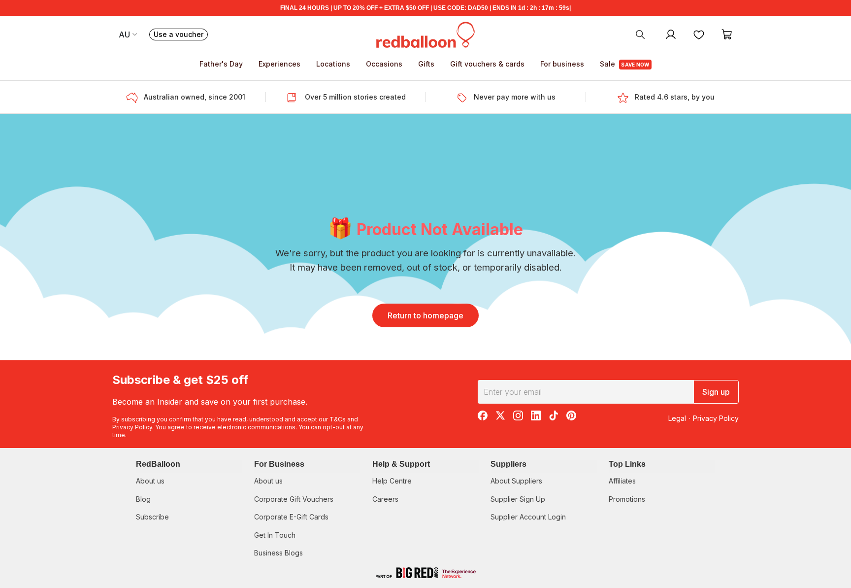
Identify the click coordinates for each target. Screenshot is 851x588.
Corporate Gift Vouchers (293, 499)
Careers (385, 499)
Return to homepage (425, 315)
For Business (279, 464)
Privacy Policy (132, 427)
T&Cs (337, 419)
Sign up (716, 392)
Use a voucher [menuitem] (181, 35)
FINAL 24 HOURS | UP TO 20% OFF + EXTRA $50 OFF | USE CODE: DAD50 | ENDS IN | (425, 7)
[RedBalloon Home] (425, 34)
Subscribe (152, 517)
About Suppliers (516, 481)
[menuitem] (640, 34)
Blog (143, 499)
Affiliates (622, 481)
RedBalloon (158, 464)
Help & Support (401, 464)
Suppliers (508, 464)
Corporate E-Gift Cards (291, 517)
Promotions (627, 499)
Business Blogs (278, 553)
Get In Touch (274, 535)
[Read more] (135, 97)
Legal (677, 418)
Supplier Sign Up (518, 499)
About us (150, 481)
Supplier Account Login (528, 517)
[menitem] (699, 34)
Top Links (627, 464)
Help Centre (392, 481)
